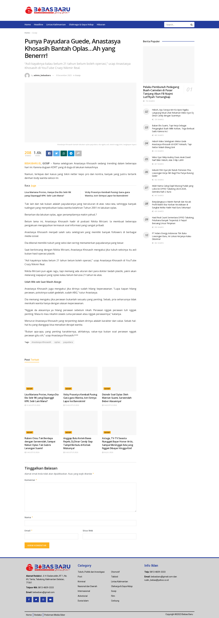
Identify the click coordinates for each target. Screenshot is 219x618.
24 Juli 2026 (108, 452)
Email (28, 530)
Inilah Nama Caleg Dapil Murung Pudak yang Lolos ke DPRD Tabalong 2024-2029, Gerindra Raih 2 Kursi (172, 188)
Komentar (31, 480)
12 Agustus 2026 (33, 405)
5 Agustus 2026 (110, 405)
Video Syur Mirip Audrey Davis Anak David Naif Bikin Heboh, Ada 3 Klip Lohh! (171, 159)
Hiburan (101, 24)
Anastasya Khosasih (41, 342)
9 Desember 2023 (64, 75)
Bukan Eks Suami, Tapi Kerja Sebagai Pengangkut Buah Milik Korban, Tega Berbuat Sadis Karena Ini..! (173, 128)
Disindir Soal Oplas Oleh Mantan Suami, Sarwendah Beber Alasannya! (117, 398)
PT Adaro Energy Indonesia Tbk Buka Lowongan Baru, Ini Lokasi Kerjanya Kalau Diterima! (171, 236)
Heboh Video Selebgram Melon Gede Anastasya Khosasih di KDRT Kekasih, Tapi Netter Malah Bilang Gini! (172, 144)
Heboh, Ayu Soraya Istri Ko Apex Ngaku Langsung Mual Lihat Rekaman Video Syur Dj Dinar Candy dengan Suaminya (173, 112)
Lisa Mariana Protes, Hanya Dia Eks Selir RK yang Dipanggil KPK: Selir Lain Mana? (41, 398)
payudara (68, 342)
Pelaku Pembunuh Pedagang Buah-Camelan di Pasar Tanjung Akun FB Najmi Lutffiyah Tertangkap (161, 92)
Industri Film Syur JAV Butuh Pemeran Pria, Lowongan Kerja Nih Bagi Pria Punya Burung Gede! (173, 173)
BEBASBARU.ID (33, 163)
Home (28, 24)
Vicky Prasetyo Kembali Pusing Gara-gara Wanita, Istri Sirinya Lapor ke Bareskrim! (80, 398)
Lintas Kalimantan (56, 24)
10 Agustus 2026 (72, 405)
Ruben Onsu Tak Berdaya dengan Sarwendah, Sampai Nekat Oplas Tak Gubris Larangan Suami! (40, 443)
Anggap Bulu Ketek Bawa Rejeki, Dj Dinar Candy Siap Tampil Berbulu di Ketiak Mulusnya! (78, 443)
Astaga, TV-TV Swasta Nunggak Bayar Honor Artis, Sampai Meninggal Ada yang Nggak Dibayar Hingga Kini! (117, 443)
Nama (29, 517)
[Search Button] (191, 24)
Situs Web (88, 530)
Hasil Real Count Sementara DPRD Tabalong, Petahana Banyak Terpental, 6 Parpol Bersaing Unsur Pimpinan (173, 220)
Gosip (34, 33)
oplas (57, 342)
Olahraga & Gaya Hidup (81, 24)
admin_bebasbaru (42, 75)
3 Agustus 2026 (71, 452)
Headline (38, 24)
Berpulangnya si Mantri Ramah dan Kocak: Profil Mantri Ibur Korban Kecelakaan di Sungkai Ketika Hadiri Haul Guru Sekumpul (171, 204)
